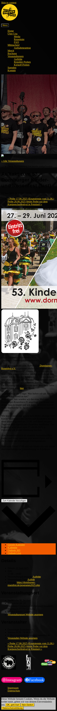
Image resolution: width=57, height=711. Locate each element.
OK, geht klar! (12, 705)
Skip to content (8, 2)
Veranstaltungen (16, 56)
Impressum (13, 688)
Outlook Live (14, 553)
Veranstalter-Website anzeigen (23, 638)
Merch (11, 50)
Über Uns (12, 33)
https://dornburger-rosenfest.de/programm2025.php (24, 583)
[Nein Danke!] (25, 708)
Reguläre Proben (22, 62)
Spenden (12, 67)
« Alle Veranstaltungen (12, 161)
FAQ (16, 42)
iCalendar (12, 547)
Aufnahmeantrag (22, 47)
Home (11, 31)
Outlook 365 (14, 550)
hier (22, 388)
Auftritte (18, 59)
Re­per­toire (19, 39)
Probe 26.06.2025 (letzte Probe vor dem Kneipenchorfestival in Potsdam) (28, 203)
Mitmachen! (14, 45)
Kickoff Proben (21, 64)
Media (17, 36)
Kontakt (12, 70)
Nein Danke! (27, 705)
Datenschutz (14, 690)
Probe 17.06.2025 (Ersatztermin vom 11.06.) (31, 198)
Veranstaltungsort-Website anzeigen (25, 614)
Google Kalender (16, 544)
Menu (5, 25)
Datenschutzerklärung (12, 708)
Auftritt (31, 579)
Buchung (12, 53)
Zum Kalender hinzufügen (14, 500)
